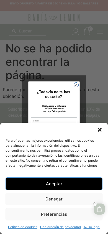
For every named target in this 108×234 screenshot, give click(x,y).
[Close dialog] (76, 84)
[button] (99, 130)
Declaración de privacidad (60, 227)
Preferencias (54, 214)
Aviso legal (92, 227)
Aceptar (54, 183)
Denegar (54, 199)
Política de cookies (22, 227)
